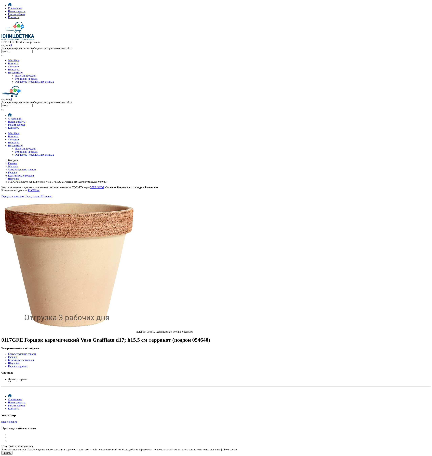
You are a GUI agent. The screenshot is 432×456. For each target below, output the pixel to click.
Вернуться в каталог (13, 196)
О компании (15, 8)
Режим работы (16, 14)
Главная (12, 163)
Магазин (13, 166)
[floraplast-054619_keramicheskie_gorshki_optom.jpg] (68, 331)
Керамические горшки (21, 175)
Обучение (13, 66)
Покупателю (15, 72)
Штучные (13, 178)
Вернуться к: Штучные (38, 196)
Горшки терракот (18, 366)
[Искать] (2, 55)
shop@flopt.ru (9, 421)
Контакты (13, 17)
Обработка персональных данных (34, 81)
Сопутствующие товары (22, 169)
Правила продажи (25, 75)
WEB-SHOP (97, 187)
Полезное (13, 69)
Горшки (12, 172)
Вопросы (13, 63)
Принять (7, 453)
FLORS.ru (33, 190)
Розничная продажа (26, 78)
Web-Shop (13, 60)
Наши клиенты (16, 11)
